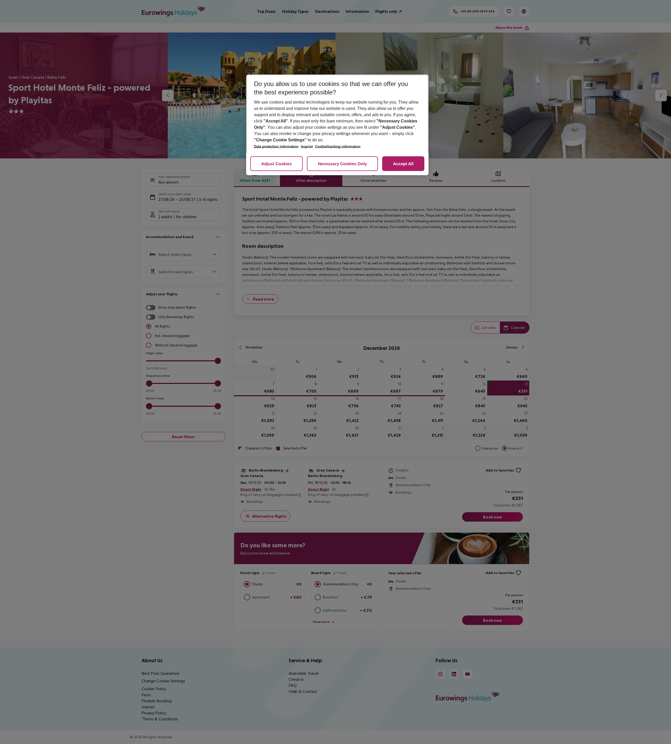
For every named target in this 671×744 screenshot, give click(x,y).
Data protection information (276, 146)
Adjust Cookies (276, 164)
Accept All (403, 164)
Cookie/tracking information (337, 146)
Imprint (307, 146)
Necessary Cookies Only (342, 164)
